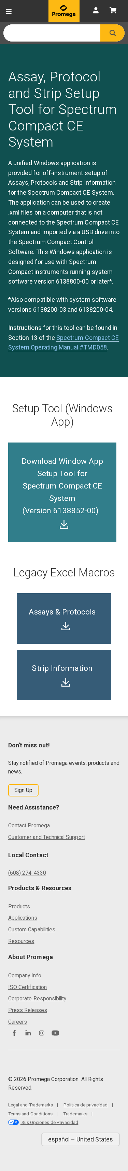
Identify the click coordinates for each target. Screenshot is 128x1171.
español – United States (80, 1139)
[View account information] (96, 11)
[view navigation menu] (9, 11)
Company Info (24, 975)
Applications (22, 918)
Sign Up (23, 790)
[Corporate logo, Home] (64, 11)
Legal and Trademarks (30, 1104)
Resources (21, 941)
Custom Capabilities (31, 929)
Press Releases (27, 1010)
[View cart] (113, 11)
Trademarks (75, 1113)
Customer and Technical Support (46, 837)
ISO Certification (27, 987)
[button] (112, 33)
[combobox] (51, 33)
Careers (17, 1022)
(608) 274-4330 (27, 873)
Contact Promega (29, 825)
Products (19, 906)
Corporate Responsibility (37, 998)
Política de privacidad (85, 1104)
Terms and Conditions (30, 1113)
